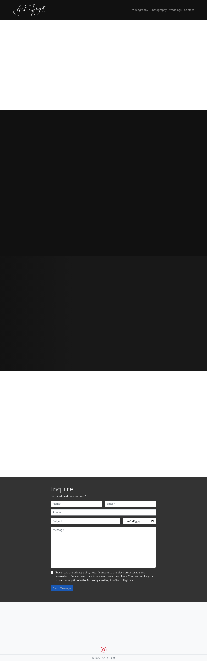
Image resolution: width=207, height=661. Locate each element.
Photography (159, 10)
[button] (197, 311)
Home (109, 633)
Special (63, 649)
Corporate (65, 637)
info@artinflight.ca (121, 580)
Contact (189, 10)
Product (18, 641)
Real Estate (20, 645)
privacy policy (82, 572)
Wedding (64, 653)
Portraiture (20, 637)
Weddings (175, 10)
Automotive (20, 633)
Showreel (65, 645)
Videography (140, 10)
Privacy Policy (113, 645)
